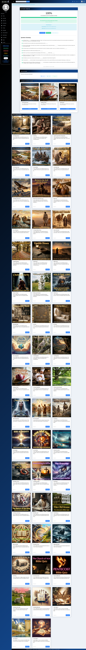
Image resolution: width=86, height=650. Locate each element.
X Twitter (49, 76)
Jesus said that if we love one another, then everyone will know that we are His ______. (35, 43)
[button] (72, 1)
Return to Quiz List (55, 32)
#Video (5, 58)
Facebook (43, 76)
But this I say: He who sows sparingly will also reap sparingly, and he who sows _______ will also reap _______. (38, 52)
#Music (5, 53)
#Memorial (6, 50)
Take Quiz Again (42, 32)
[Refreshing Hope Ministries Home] (6, 2)
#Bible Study (6, 45)
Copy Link (55, 76)
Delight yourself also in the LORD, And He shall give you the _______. (32, 50)
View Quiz (27, 143)
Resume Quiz (48, 32)
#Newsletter (6, 55)
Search (28, 1)
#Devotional (6, 48)
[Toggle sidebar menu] (13, 1)
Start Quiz (29, 108)
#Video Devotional (6, 61)
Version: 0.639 (34, 649)
